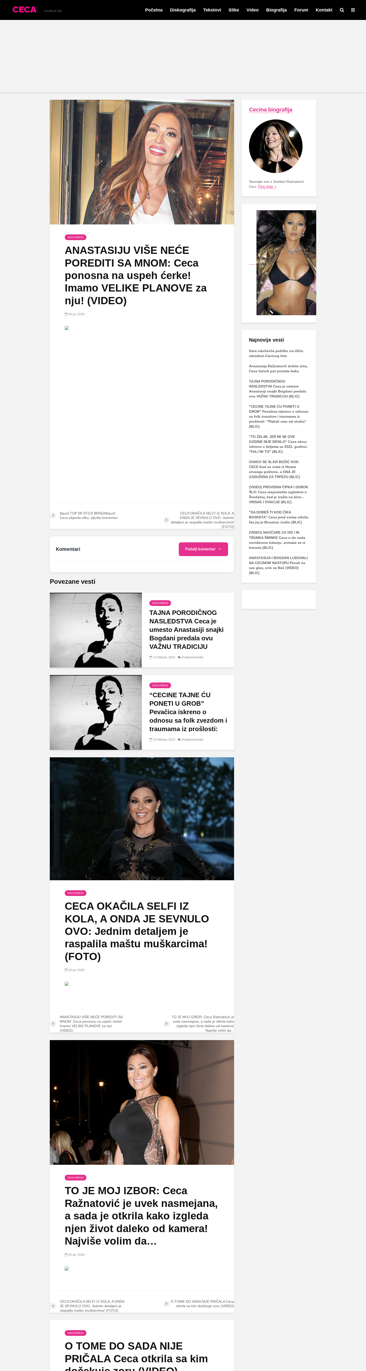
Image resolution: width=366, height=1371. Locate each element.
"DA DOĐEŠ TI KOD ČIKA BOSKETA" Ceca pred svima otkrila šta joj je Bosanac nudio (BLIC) (278, 517)
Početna (154, 9)
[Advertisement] (183, 57)
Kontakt (324, 9)
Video (252, 9)
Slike (234, 9)
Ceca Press (75, 237)
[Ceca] (282, 262)
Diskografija (183, 9)
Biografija (276, 9)
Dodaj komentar (192, 657)
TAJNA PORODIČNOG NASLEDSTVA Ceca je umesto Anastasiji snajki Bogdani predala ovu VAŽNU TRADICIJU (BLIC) (186, 634)
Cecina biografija (270, 109)
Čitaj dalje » (267, 187)
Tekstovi (212, 9)
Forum (301, 9)
